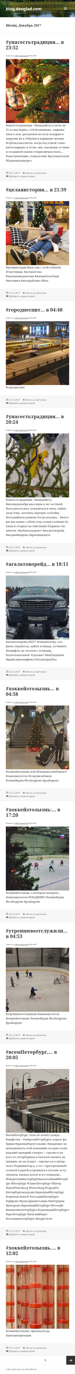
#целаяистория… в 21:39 (36, 189)
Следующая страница (70, 1360)
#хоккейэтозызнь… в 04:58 (32, 691)
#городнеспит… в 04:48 (34, 309)
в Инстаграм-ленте (21, 56)
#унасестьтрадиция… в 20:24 (35, 419)
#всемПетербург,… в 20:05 (31, 1055)
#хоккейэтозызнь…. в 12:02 (33, 1250)
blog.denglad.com (24, 8)
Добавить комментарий (22, 176)
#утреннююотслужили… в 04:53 (37, 933)
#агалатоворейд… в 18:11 (37, 564)
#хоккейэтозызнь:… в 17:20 (33, 812)
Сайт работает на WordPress (21, 1369)
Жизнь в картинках (36, 173)
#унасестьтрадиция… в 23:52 (35, 45)
